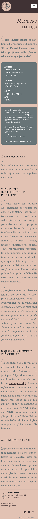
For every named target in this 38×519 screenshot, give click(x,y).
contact (3, 508)
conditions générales (8, 506)
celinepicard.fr (17, 383)
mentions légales (7, 504)
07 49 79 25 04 (11, 86)
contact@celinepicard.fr (15, 83)
